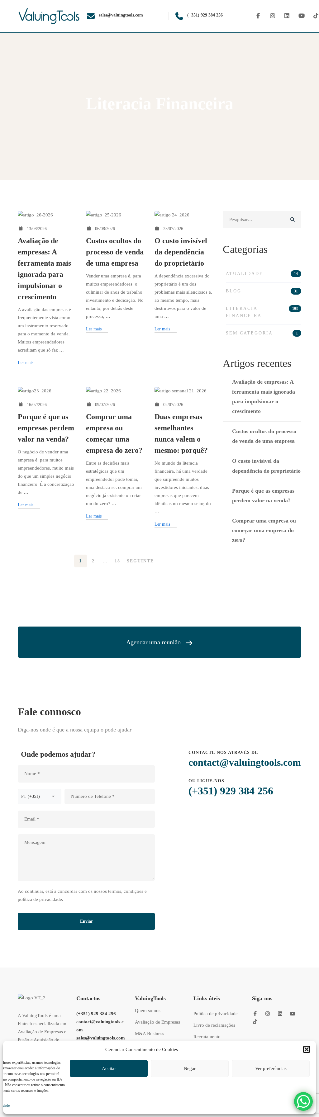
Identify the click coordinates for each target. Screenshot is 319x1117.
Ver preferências (271, 1068)
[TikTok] (255, 1022)
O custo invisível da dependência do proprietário (181, 252)
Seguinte (140, 561)
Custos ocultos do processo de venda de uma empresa (115, 252)
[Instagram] (272, 16)
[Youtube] (301, 16)
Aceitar (109, 1068)
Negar (190, 1068)
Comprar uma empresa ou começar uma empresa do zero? (264, 530)
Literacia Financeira (262, 312)
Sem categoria (262, 333)
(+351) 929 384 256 (230, 791)
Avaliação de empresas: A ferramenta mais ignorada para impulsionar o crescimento (263, 396)
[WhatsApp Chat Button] (303, 1101)
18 (117, 561)
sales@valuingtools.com (100, 1037)
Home (139, 124)
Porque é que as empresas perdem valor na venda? (46, 428)
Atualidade (262, 273)
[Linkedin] (287, 16)
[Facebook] (258, 16)
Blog (262, 291)
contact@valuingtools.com (244, 762)
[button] (306, 1049)
